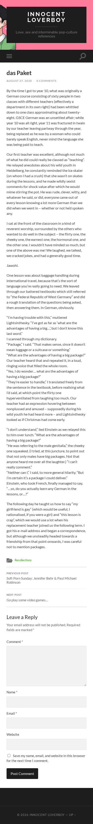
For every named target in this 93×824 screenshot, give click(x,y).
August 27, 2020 (19, 80)
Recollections (23, 560)
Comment (15, 642)
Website (13, 734)
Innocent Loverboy (46, 17)
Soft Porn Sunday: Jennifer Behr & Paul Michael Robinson (42, 578)
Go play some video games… (27, 597)
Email (12, 713)
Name (12, 692)
